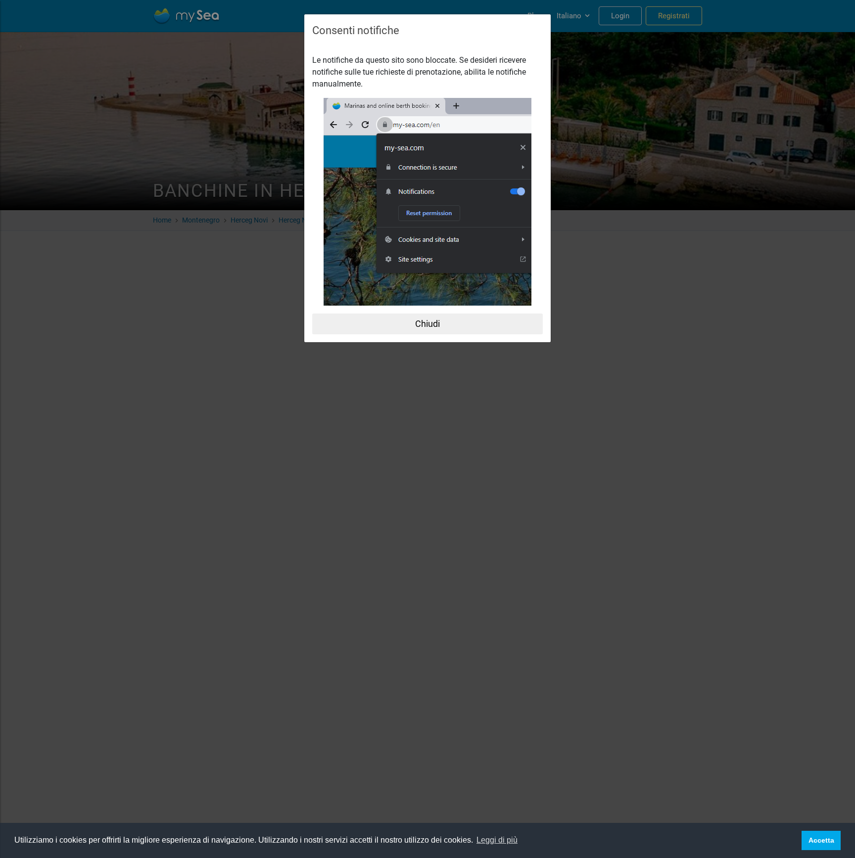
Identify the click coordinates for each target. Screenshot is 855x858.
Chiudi (427, 323)
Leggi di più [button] (497, 840)
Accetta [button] (821, 840)
